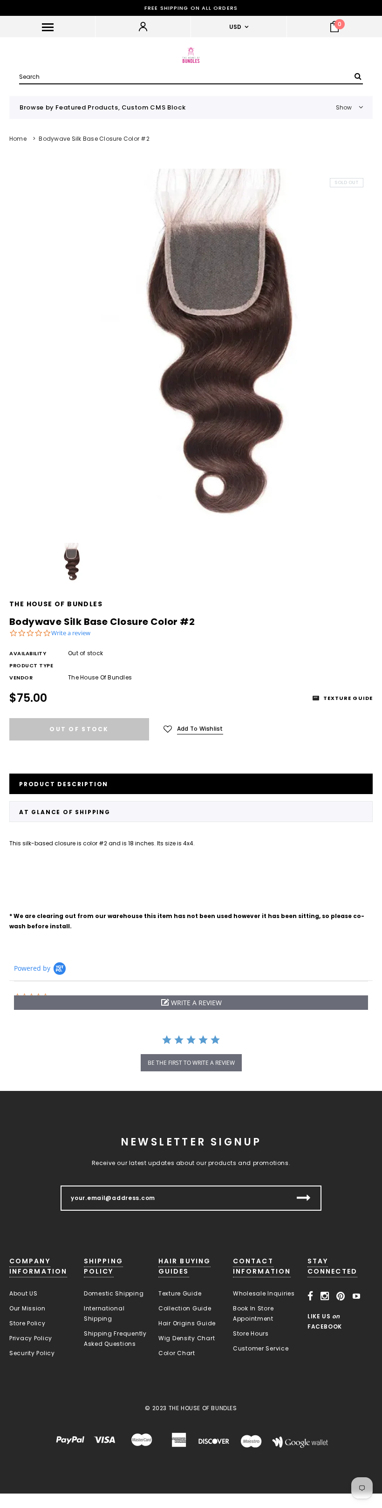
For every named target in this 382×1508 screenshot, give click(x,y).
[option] (191, 351)
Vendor (21, 677)
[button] (191, 1002)
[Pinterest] (340, 1296)
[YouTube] (357, 1296)
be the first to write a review (191, 1063)
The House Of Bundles (55, 604)
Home (18, 139)
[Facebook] (310, 1296)
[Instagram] (325, 1296)
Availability (28, 653)
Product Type (31, 665)
